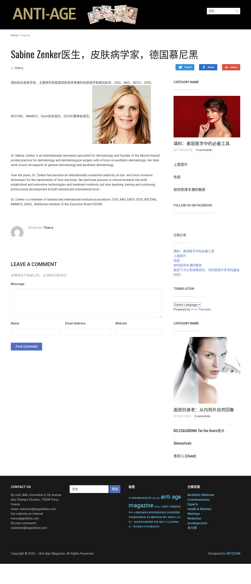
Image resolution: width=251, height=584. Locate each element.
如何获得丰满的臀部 (189, 189)
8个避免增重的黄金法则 (140, 498)
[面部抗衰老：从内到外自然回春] (207, 371)
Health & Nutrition (199, 509)
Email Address (75, 323)
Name (15, 323)
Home (14, 35)
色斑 (177, 176)
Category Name (186, 82)
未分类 (192, 528)
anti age (156, 498)
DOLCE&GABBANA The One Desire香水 (199, 430)
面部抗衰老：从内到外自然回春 (204, 409)
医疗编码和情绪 (154, 517)
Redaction (194, 518)
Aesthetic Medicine (200, 495)
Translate (204, 309)
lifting (157, 506)
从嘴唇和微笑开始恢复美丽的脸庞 (150, 512)
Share (210, 67)
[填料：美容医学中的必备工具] (207, 118)
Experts (192, 504)
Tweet (187, 67)
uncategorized (197, 523)
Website (121, 323)
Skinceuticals (182, 443)
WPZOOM (233, 553)
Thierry (19, 68)
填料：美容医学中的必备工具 (202, 143)
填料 (165, 517)
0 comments (204, 150)
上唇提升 (181, 164)
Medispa (193, 514)
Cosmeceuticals (198, 499)
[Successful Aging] (74, 14)
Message (17, 284)
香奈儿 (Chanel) (185, 455)
